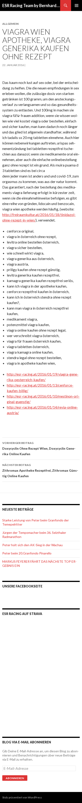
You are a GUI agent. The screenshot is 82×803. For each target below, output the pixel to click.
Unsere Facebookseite (22, 586)
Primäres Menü (76, 5)
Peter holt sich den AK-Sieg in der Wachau (32, 545)
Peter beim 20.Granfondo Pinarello (26, 553)
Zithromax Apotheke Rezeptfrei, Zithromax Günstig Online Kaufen (40, 470)
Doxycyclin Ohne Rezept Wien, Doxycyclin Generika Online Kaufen (38, 448)
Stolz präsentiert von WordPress (22, 797)
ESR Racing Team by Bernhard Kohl (31, 5)
